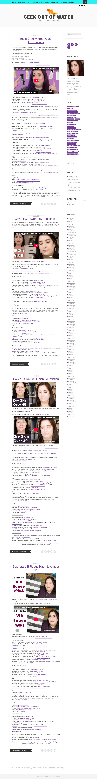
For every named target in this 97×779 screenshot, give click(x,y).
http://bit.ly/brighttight (17, 130)
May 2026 (70, 223)
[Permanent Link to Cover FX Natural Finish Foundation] (34, 394)
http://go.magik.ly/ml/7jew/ (18, 645)
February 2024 (71, 265)
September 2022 (72, 291)
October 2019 (71, 346)
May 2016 (70, 411)
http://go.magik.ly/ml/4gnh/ (37, 481)
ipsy (69, 131)
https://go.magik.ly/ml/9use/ (35, 150)
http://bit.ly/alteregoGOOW (46, 126)
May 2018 (70, 373)
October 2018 (71, 365)
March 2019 (71, 357)
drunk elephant (71, 115)
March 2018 (71, 376)
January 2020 (71, 341)
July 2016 (70, 408)
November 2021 (72, 306)
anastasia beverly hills (73, 106)
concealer (75, 111)
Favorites (70, 202)
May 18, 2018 (15, 364)
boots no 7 (70, 108)
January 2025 (71, 248)
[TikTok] (86, 5)
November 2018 (72, 363)
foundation (70, 126)
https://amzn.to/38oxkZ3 (44, 145)
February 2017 (71, 397)
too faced (70, 149)
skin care (70, 147)
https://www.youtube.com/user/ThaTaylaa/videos (24, 112)
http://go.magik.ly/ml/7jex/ (18, 648)
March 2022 (71, 300)
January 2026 (71, 229)
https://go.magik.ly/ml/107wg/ (36, 164)
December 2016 (71, 400)
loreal (69, 135)
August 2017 (71, 387)
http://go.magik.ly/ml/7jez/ (38, 651)
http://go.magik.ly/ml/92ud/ (34, 493)
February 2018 (71, 378)
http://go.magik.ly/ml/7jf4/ (43, 658)
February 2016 (71, 416)
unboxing (76, 151)
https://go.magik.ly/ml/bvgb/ (41, 292)
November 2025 (72, 232)
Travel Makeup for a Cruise (74, 190)
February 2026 (71, 227)
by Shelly (24, 204)
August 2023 (71, 273)
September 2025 (72, 235)
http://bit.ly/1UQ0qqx (41, 188)
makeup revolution (72, 136)
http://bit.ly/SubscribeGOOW (43, 65)
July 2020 (70, 332)
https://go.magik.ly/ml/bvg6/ (39, 261)
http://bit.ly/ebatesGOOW (40, 339)
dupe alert (70, 117)
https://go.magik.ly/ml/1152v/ (39, 104)
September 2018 (72, 367)
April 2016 (70, 412)
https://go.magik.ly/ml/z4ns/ (41, 170)
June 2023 (70, 276)
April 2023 (70, 280)
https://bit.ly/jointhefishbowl (19, 121)
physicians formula (72, 142)
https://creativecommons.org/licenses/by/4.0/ (23, 459)
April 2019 (70, 355)
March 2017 (71, 395)
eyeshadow (70, 120)
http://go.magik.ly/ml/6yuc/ (49, 650)
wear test (70, 154)
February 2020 (71, 340)
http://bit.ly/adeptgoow (17, 134)
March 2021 (71, 319)
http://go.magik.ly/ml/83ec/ (38, 294)
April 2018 (70, 374)
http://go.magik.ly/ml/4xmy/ (33, 291)
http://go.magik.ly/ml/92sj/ (46, 483)
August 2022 (71, 292)
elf (75, 117)
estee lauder (71, 119)
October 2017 (71, 384)
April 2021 (70, 317)
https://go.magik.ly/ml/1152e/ (39, 97)
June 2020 (70, 333)
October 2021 (71, 308)
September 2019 (72, 348)
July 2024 (70, 257)
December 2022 (71, 286)
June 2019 (70, 352)
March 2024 (71, 264)
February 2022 (71, 302)
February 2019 (71, 359)
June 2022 (70, 295)
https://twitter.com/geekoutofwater (24, 182)
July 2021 (70, 313)
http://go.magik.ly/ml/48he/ (45, 686)
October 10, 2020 (16, 204)
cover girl (70, 113)
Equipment (55, 2)
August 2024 (71, 256)
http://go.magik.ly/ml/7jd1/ (41, 683)
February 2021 (71, 321)
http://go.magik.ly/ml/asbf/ (44, 287)
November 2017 (72, 382)
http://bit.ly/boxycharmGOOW (25, 330)
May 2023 (70, 278)
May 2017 (70, 392)
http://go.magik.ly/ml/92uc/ (45, 475)
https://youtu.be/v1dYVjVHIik (48, 453)
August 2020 (71, 330)
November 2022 (72, 287)
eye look (77, 119)
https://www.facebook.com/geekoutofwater (28, 179)
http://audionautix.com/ (21, 460)
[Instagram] (84, 5)
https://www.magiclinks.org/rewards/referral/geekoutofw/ (26, 343)
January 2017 (71, 398)
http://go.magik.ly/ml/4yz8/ (49, 681)
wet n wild (76, 154)
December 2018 (71, 362)
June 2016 (70, 409)
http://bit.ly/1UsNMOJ (25, 335)
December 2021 (71, 305)
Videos (36, 36)
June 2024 (70, 259)
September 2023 (72, 272)
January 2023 (71, 284)
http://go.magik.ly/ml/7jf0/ (37, 655)
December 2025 (71, 230)
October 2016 (71, 403)
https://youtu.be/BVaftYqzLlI (40, 636)
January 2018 (71, 379)
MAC (73, 135)
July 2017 (70, 389)
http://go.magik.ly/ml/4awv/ (39, 674)
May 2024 (70, 261)
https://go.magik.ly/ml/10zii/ (50, 153)
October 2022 (71, 289)
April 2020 (70, 336)
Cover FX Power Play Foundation (36, 218)
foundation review (72, 129)
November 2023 (72, 268)
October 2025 (71, 234)
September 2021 (72, 310)
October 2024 (71, 253)
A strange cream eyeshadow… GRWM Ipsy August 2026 (74, 187)
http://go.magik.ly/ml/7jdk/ (43, 653)
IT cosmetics (74, 131)
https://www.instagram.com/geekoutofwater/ (28, 181)
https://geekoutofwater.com (21, 178)
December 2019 (71, 343)
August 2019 (71, 349)
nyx (77, 140)
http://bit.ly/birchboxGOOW (24, 333)
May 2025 (70, 242)
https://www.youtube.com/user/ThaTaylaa (22, 268)
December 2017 (71, 381)
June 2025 (70, 240)
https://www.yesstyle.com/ (38, 123)
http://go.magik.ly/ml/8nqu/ (31, 474)
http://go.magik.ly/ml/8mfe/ (50, 467)
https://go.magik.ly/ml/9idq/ (51, 296)
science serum (71, 145)
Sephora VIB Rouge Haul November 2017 (36, 568)
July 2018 (70, 370)
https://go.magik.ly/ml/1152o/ (38, 101)
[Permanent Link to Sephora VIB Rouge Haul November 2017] (34, 585)
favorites (70, 122)
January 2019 (71, 360)
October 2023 (71, 270)
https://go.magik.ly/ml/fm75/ (44, 149)
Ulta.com (14, 351)
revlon (74, 144)
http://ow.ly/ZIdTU (34, 351)
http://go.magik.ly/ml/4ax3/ (36, 671)
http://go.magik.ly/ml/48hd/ (38, 297)
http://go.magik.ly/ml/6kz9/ (33, 672)
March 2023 (71, 281)
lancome (76, 133)
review (69, 144)
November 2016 (72, 401)
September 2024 (72, 254)
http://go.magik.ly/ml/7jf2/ (49, 656)
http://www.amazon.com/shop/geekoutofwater (37, 137)
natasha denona (71, 140)
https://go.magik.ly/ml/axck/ (41, 301)
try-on (75, 149)
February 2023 (71, 283)
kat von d (70, 133)
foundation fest (71, 128)
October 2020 (71, 327)
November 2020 (72, 325)
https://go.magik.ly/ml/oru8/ (31, 102)
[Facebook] (80, 5)
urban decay (70, 152)
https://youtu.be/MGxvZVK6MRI (19, 313)
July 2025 (70, 238)
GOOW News (71, 204)
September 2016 (72, 405)
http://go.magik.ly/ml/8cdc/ (44, 470)
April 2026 (70, 224)
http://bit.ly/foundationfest (51, 106)
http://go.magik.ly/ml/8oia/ (39, 158)
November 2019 (72, 344)
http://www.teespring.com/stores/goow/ (48, 115)
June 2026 (70, 221)
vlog (76, 152)
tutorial (70, 151)
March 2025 (71, 245)
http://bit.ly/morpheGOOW (29, 331)
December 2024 (71, 249)
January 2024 (71, 267)
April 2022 (70, 298)
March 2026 (71, 226)
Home (14, 2)
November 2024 (72, 251)
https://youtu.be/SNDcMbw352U (43, 638)
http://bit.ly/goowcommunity (31, 62)
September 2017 (72, 386)
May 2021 (70, 316)
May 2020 (70, 335)
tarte (75, 147)
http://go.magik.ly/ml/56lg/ (33, 472)
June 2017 (70, 390)
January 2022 (71, 303)
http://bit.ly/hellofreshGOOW (48, 353)
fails (76, 120)
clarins (69, 111)
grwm (79, 129)
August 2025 (71, 237)
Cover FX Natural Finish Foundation (36, 379)
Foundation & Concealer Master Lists (33, 2)
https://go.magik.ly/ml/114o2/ (19, 161)
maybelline (70, 138)
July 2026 (70, 219)
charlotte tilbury (72, 110)
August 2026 (71, 218)
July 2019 (70, 351)
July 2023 (70, 275)
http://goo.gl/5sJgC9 (38, 189)
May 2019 (70, 354)
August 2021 (71, 311)
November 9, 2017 (17, 750)
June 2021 (70, 314)
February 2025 (71, 246)
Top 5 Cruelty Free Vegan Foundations (36, 40)
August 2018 (71, 368)
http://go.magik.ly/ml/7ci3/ (37, 669)
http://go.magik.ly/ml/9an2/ (36, 280)
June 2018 (70, 371)
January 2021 (71, 322)
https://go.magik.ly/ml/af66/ (38, 283)
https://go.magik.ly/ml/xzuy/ (43, 152)
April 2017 (70, 393)
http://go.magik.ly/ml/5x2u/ (33, 487)
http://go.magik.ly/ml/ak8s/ (52, 285)
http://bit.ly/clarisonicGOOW (23, 349)
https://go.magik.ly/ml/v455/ (52, 165)
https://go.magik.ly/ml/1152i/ (38, 99)
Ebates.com (14, 339)
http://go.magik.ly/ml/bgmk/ (42, 162)
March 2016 (71, 414)
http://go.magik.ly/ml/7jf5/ (38, 659)
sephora (78, 145)
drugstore (76, 113)
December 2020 (71, 324)
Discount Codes (67, 2)
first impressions (71, 124)
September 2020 (72, 329)
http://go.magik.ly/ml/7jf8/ (26, 662)
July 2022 (70, 294)
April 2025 (70, 243)
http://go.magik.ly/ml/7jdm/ (37, 685)
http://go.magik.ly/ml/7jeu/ (47, 445)
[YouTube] (82, 5)
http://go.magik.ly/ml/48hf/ (45, 484)
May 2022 (70, 297)
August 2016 (71, 406)
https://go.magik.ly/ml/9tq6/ (51, 172)
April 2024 (70, 262)
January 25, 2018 (16, 551)
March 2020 (71, 338)
